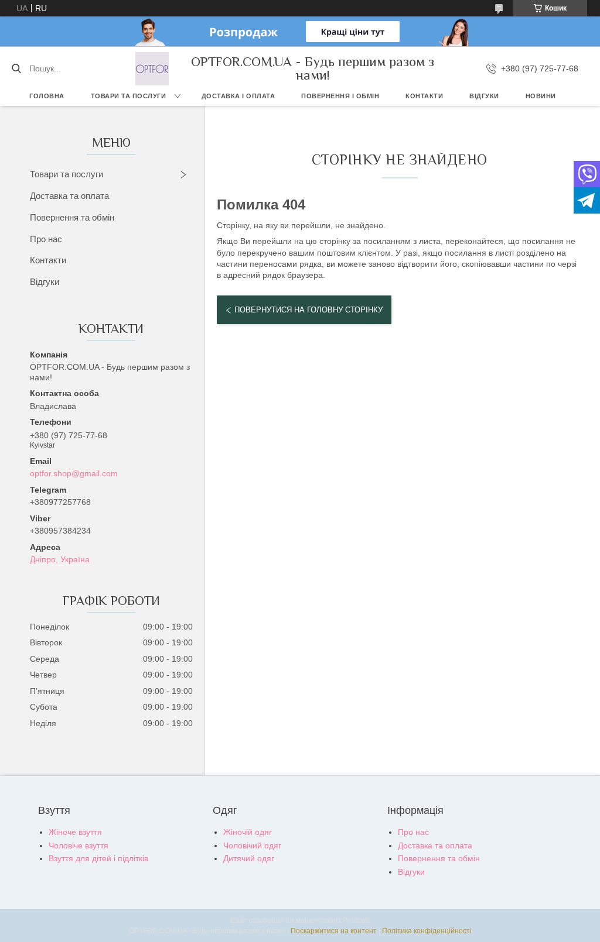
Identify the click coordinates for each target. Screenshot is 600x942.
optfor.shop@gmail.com (74, 473)
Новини (541, 95)
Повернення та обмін (72, 217)
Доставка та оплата (69, 196)
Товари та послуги (128, 95)
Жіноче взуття (75, 832)
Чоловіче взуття (78, 845)
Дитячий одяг (248, 858)
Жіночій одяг (247, 832)
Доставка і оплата (238, 95)
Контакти (424, 95)
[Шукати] (16, 68)
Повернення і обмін (340, 95)
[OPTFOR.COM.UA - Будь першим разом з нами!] (152, 68)
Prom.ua (356, 920)
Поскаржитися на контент (334, 931)
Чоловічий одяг (252, 845)
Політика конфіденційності (427, 931)
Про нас (46, 239)
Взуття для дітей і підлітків (98, 858)
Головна (46, 95)
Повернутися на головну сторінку (308, 309)
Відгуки (484, 95)
